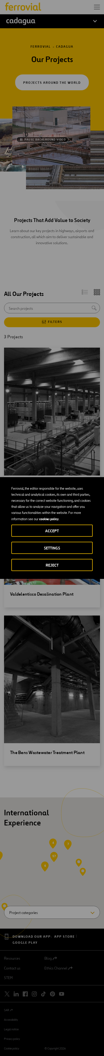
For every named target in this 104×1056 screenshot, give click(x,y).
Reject (52, 565)
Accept (52, 531)
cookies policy (49, 519)
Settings (52, 548)
